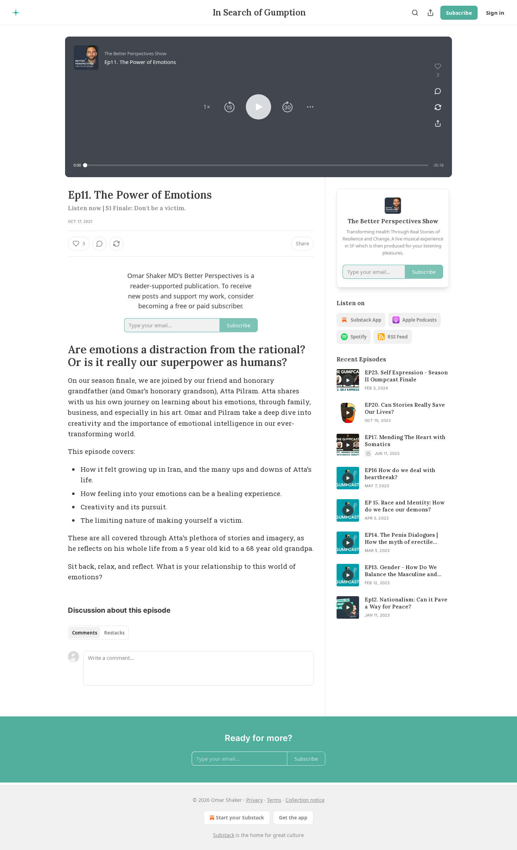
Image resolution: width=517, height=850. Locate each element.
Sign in (495, 12)
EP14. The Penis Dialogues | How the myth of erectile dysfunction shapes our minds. (407, 539)
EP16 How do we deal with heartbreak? (400, 474)
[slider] (256, 165)
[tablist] (98, 633)
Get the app (293, 817)
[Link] (58, 355)
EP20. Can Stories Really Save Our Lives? (405, 408)
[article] (393, 380)
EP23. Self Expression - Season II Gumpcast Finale (406, 376)
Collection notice (305, 800)
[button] (206, 107)
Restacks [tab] (114, 633)
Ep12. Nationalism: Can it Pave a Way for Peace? (406, 603)
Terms (274, 800)
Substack (223, 835)
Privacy (254, 800)
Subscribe (459, 12)
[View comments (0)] (437, 91)
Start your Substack (240, 817)
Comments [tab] (84, 633)
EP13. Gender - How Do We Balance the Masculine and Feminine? (401, 571)
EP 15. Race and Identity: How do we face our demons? (405, 506)
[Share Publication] (430, 13)
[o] (347, 380)
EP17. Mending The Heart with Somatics (405, 440)
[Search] (415, 13)
